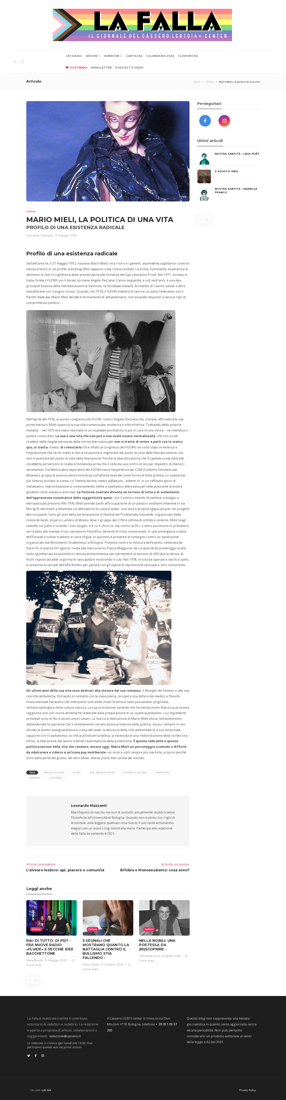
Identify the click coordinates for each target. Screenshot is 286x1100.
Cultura (209, 81)
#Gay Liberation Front (102, 772)
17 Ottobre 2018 (112, 964)
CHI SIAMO (74, 56)
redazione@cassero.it (65, 1036)
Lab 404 (46, 1090)
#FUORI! (76, 772)
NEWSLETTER (101, 67)
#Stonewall (56, 777)
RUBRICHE (111, 56)
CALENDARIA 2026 (160, 56)
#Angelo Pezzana (53, 772)
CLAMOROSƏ (188, 56)
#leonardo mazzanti (135, 772)
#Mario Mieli (163, 772)
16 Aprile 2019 (170, 956)
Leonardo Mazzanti (39, 235)
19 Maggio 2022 (66, 235)
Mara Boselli (34, 960)
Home (196, 81)
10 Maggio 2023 (55, 960)
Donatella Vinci (149, 956)
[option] (51, 934)
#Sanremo (35, 777)
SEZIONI (91, 56)
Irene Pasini (91, 964)
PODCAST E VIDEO (129, 67)
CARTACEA (134, 56)
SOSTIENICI (78, 67)
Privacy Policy (247, 1090)
